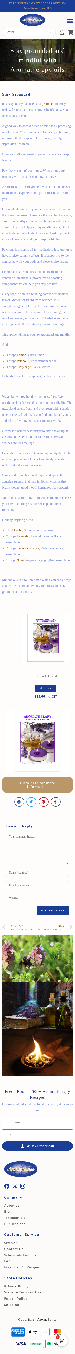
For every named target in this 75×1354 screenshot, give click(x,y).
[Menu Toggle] (70, 21)
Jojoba (18, 530)
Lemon (21, 355)
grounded (48, 104)
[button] (19, 802)
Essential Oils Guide (45, 676)
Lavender (23, 536)
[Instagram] (23, 1186)
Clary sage (24, 367)
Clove (20, 560)
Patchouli (23, 361)
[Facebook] (7, 1186)
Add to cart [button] (46, 688)
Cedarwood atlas (28, 548)
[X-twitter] (15, 1186)
